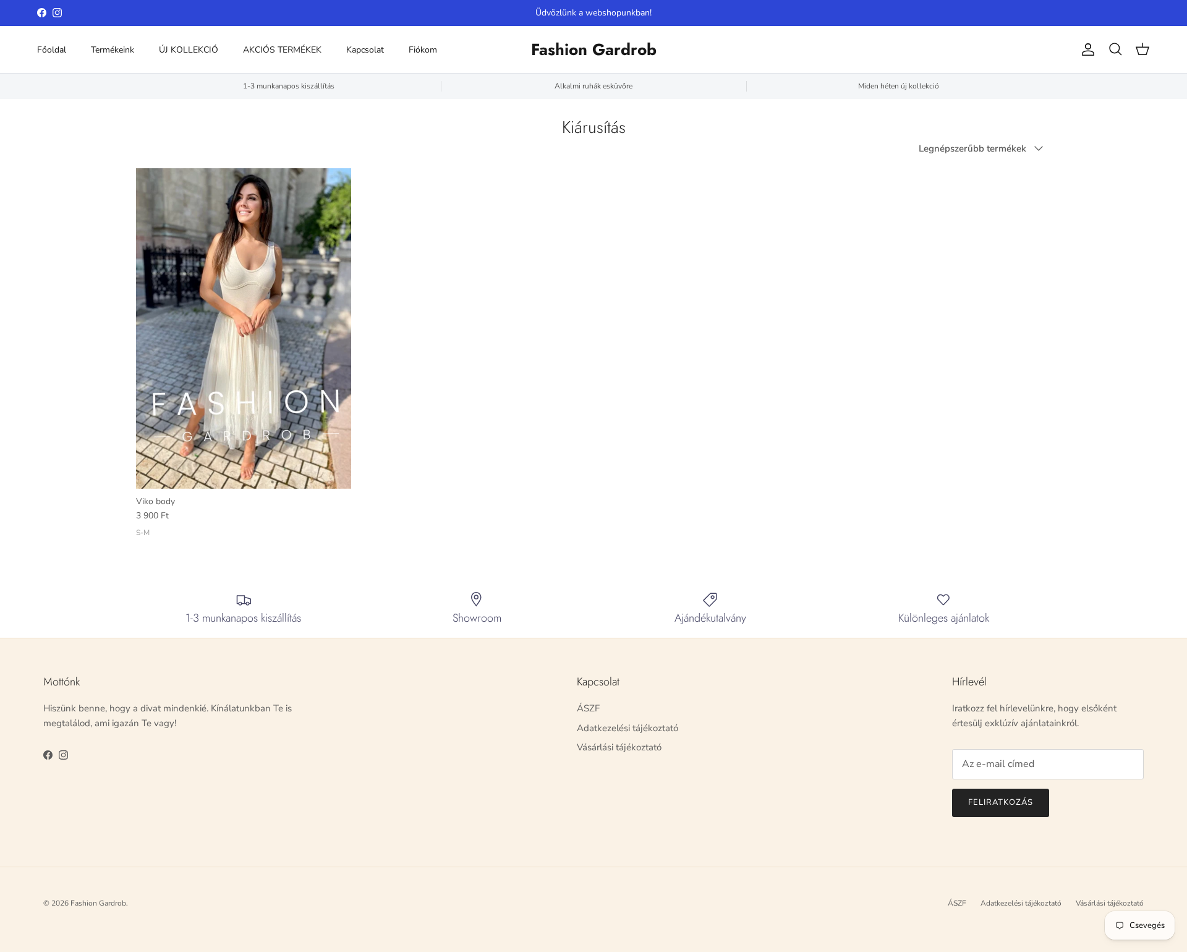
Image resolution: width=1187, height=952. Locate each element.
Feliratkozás (1000, 802)
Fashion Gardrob (98, 903)
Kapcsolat (365, 50)
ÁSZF (588, 708)
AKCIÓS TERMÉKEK (282, 50)
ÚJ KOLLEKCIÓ (188, 50)
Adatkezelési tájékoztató (627, 728)
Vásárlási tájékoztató (619, 747)
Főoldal (51, 50)
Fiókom (423, 50)
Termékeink (112, 50)
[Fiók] (1086, 49)
